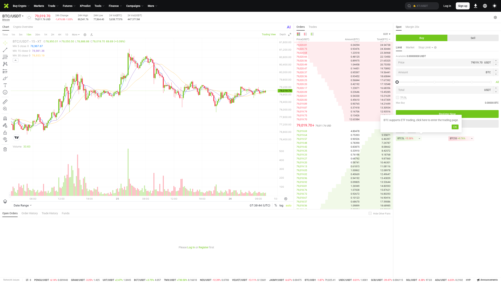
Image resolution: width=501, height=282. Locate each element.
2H (52, 34)
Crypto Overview (23, 26)
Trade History (50, 213)
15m (28, 34)
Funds (65, 213)
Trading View (269, 34)
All (497, 82)
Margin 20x (412, 26)
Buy (421, 38)
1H (45, 34)
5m (21, 34)
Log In (191, 247)
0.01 (385, 34)
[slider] (397, 82)
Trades (313, 26)
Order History (30, 213)
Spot (399, 26)
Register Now (447, 114)
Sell (473, 38)
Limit (399, 47)
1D (66, 34)
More (74, 34)
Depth (283, 34)
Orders (300, 26)
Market (410, 47)
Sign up (462, 5)
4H (59, 34)
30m (37, 34)
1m (13, 34)
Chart (5, 26)
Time (5, 34)
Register (204, 247)
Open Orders (10, 213)
